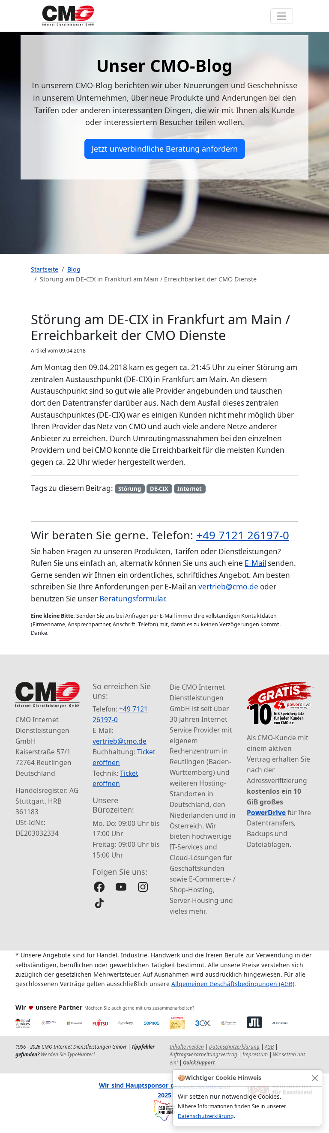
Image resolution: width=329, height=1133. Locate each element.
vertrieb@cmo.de (228, 587)
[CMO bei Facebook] (99, 887)
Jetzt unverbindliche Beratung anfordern (165, 148)
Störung (129, 489)
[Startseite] (68, 15)
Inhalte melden (187, 1046)
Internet (189, 489)
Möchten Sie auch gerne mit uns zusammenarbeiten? (139, 1008)
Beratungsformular (132, 599)
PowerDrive (266, 812)
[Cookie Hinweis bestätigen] (314, 1077)
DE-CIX (159, 489)
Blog (74, 269)
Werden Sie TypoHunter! (68, 1054)
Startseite (44, 269)
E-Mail (255, 563)
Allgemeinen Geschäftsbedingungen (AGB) (232, 984)
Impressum (255, 1054)
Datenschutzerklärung (206, 1116)
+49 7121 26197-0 (242, 535)
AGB (269, 1046)
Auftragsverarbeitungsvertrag (203, 1054)
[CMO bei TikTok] (99, 903)
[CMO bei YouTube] (121, 887)
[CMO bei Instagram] (143, 887)
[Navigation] (281, 16)
